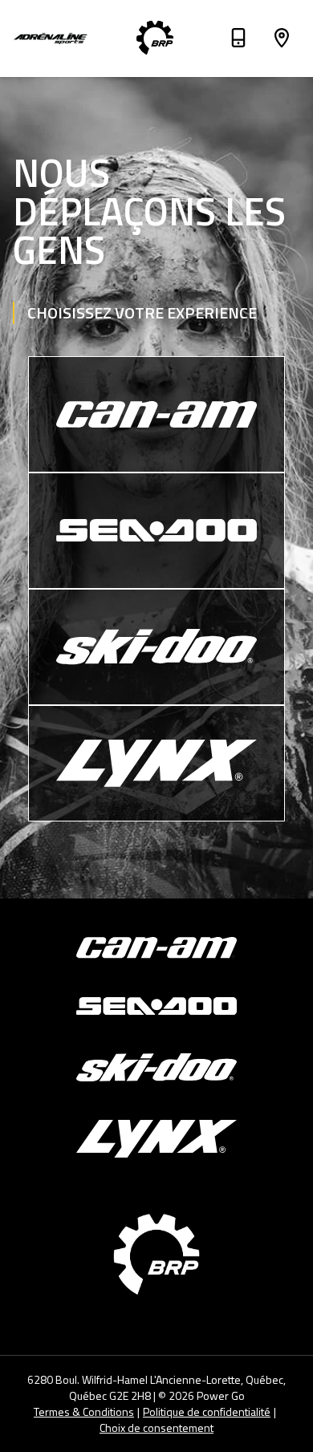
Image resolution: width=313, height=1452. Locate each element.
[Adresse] (281, 40)
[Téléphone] (238, 40)
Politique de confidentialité (206, 1411)
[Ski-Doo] (156, 647)
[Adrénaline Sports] (51, 38)
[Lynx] (156, 763)
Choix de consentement (156, 1428)
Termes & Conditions (84, 1411)
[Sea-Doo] (156, 531)
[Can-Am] (156, 414)
